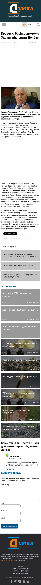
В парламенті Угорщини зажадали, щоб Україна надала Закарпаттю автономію (20, 255)
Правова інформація (20, 571)
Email (4, 511)
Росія (28, 239)
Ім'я (3, 503)
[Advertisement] (20, 66)
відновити (12, 239)
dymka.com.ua (30, 578)
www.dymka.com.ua (8, 560)
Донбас (18, 239)
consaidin (5, 42)
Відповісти (9, 469)
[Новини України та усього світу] (20, 13)
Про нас (20, 566)
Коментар (5, 485)
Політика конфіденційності (20, 568)
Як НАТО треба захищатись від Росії (18, 266)
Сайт (3, 518)
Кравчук (24, 239)
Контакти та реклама (20, 573)
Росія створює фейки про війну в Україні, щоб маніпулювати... (20, 276)
